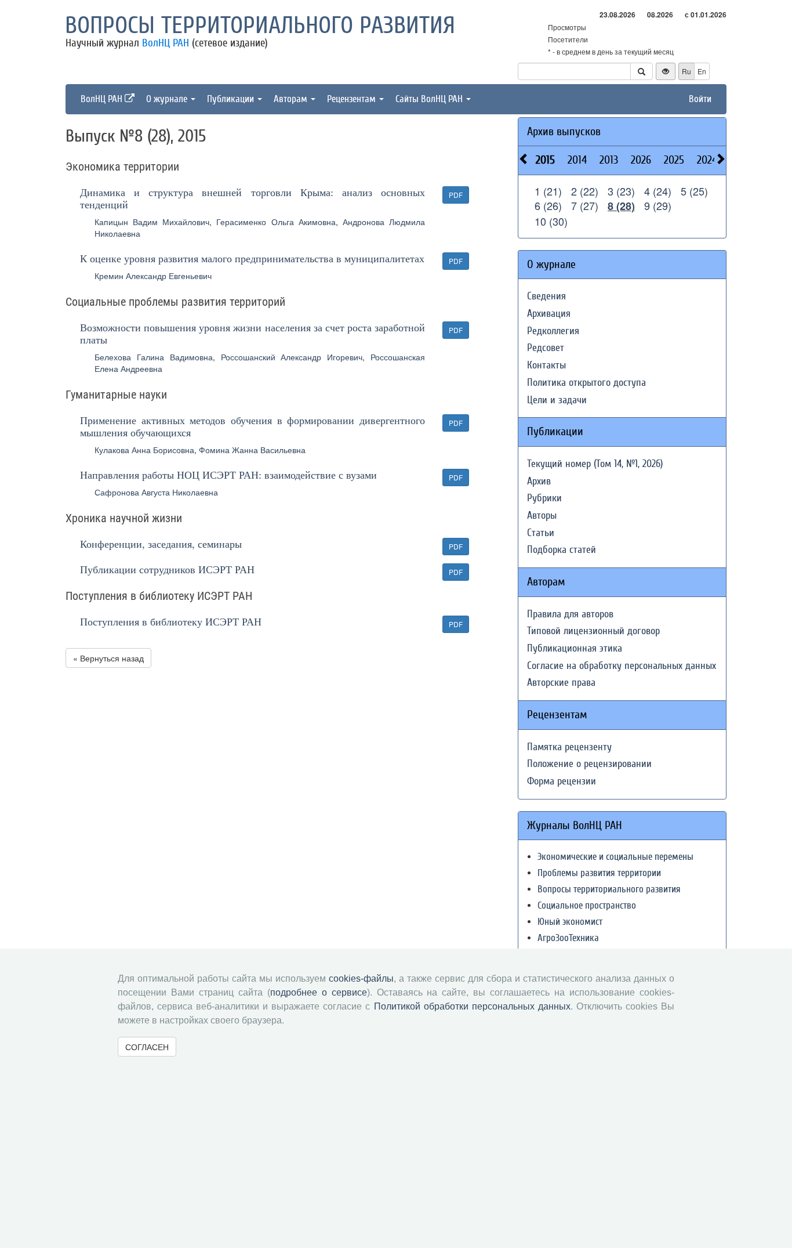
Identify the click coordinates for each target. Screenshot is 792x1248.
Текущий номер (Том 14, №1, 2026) (595, 464)
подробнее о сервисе (318, 992)
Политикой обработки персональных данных (472, 1006)
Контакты (546, 365)
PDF (456, 195)
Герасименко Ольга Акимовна (275, 221)
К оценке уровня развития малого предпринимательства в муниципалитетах (252, 258)
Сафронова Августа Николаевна (156, 492)
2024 (707, 160)
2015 (545, 160)
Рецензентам (352, 98)
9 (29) (657, 205)
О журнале (168, 98)
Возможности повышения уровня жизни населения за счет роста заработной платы (252, 333)
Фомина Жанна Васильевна (252, 449)
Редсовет (545, 348)
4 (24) (657, 190)
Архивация (549, 314)
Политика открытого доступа (586, 383)
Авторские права (561, 683)
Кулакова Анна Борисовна (144, 449)
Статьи (540, 533)
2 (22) (584, 190)
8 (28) (621, 206)
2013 (609, 160)
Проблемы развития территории (599, 872)
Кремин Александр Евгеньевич (153, 275)
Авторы (542, 515)
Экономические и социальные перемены (615, 856)
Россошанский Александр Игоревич (292, 357)
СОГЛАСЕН (147, 1046)
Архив (539, 481)
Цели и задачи (557, 400)
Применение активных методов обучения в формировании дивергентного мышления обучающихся (252, 426)
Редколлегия (553, 331)
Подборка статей (561, 550)
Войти (700, 98)
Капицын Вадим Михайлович (152, 221)
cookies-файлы (361, 978)
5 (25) (694, 190)
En (701, 71)
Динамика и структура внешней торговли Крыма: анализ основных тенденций (252, 198)
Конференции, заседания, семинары (161, 544)
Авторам (292, 98)
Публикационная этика (574, 648)
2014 (577, 160)
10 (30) (551, 221)
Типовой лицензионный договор (593, 631)
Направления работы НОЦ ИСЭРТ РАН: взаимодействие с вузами (228, 475)
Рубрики (544, 498)
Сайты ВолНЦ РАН (430, 98)
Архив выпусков (564, 131)
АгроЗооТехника (568, 937)
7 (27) (584, 205)
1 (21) (548, 190)
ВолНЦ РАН (165, 43)
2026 (641, 160)
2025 (674, 160)
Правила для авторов (570, 614)
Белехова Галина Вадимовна (154, 357)
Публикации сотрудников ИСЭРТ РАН (167, 569)
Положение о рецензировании (589, 764)
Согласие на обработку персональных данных (621, 666)
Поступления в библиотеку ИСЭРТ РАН (170, 621)
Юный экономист (569, 921)
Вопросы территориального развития (260, 25)
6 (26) (548, 205)
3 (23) (621, 190)
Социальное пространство (586, 905)
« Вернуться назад (108, 658)
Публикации (231, 98)
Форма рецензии (561, 781)
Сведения (546, 296)
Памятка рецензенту (569, 747)
